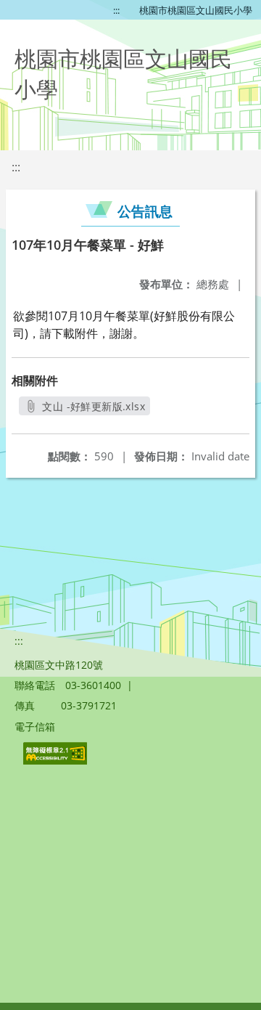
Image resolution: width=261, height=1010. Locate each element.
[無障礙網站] (56, 760)
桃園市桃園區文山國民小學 (195, 10)
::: (116, 10)
